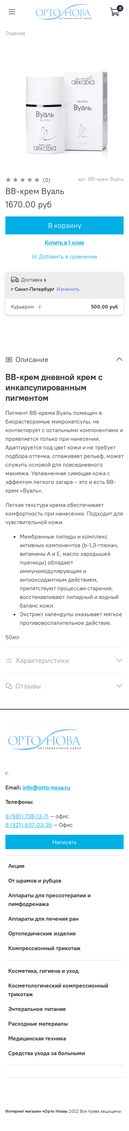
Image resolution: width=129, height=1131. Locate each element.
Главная (15, 33)
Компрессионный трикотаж (44, 948)
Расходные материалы (38, 1023)
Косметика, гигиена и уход (43, 970)
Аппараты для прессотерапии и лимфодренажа (49, 899)
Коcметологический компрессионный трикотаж (58, 990)
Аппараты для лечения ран (43, 918)
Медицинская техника (37, 1038)
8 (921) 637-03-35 (28, 824)
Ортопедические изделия (42, 933)
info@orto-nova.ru (46, 787)
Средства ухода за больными (46, 1053)
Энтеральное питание (37, 1008)
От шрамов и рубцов (34, 880)
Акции (16, 865)
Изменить (68, 289)
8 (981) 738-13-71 (27, 816)
